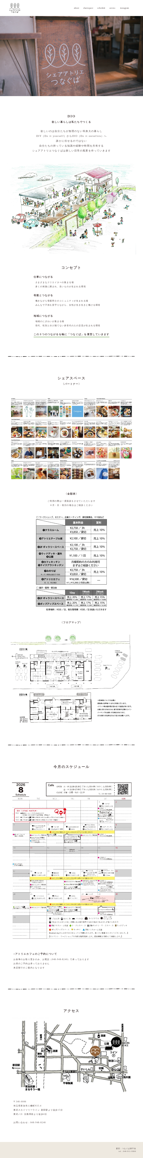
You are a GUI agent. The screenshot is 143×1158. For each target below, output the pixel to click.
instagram (124, 8)
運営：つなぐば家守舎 (126, 1148)
